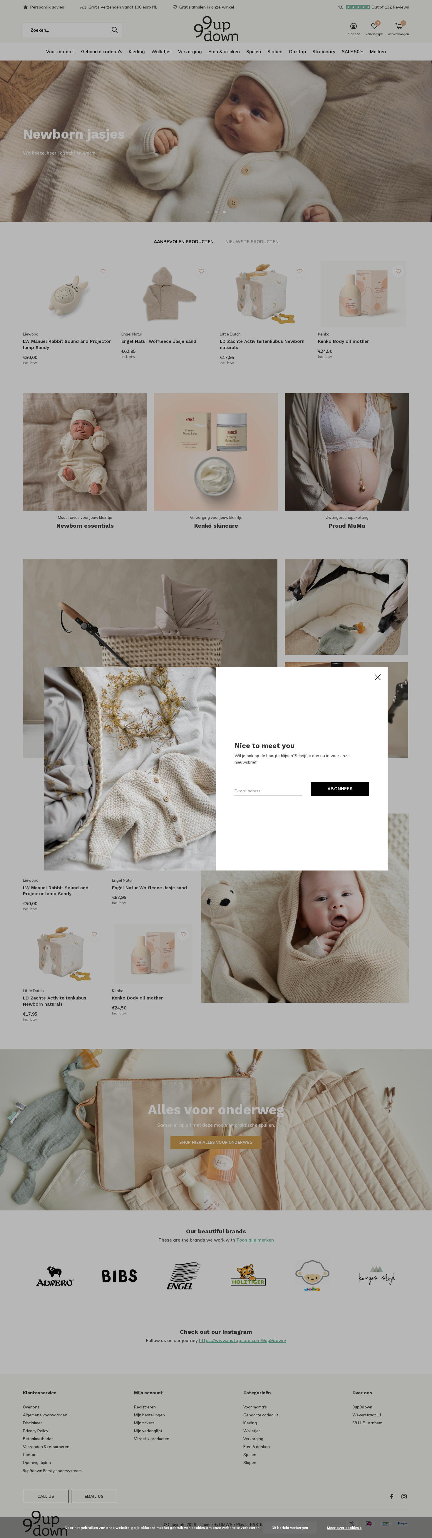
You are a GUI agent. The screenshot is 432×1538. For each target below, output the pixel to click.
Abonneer (340, 789)
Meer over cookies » (344, 1527)
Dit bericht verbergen (290, 1527)
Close (378, 677)
